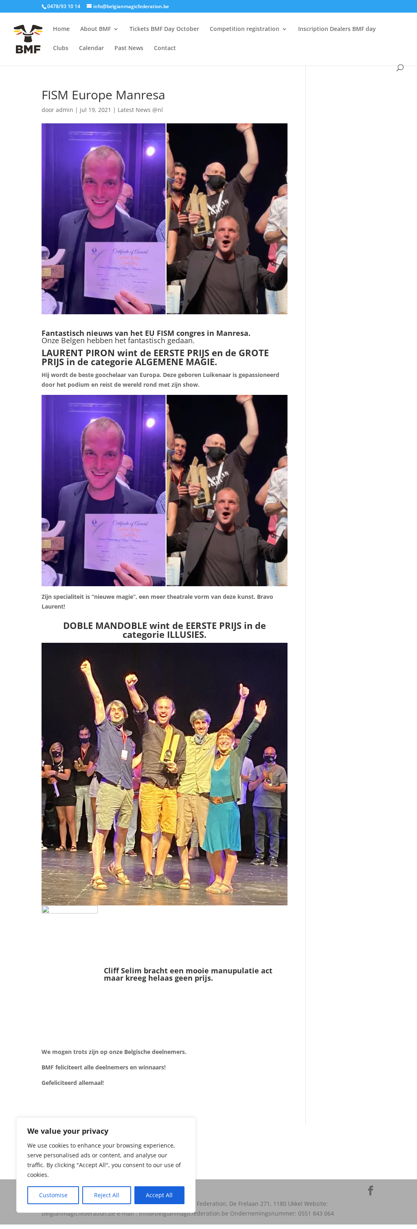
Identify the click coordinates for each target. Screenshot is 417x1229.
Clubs (60, 48)
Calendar (91, 48)
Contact (165, 48)
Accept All (159, 1195)
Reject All (106, 1195)
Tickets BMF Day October (164, 29)
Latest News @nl (140, 110)
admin (64, 110)
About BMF (95, 29)
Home (61, 29)
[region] (105, 1165)
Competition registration (244, 29)
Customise (53, 1195)
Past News (128, 48)
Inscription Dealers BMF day (337, 29)
